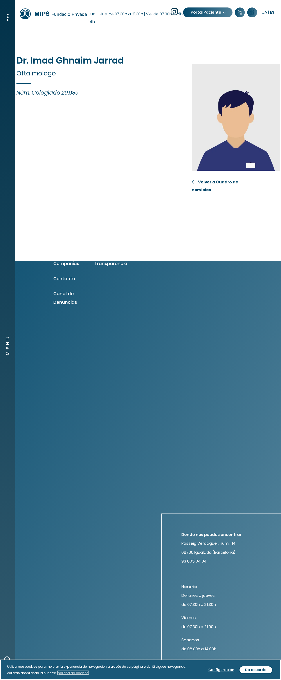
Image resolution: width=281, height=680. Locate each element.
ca (264, 12)
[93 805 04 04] (240, 12)
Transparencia (110, 263)
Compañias (66, 263)
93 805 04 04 (194, 561)
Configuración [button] (221, 669)
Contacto (64, 279)
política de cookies (73, 673)
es (272, 12)
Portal (206, 12)
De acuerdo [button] (256, 669)
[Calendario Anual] (252, 12)
